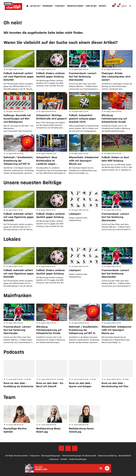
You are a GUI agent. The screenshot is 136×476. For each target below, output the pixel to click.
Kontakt (102, 6)
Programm (47, 6)
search (130, 6)
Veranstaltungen (75, 6)
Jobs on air (91, 6)
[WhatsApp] (74, 448)
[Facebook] (61, 448)
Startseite (27, 6)
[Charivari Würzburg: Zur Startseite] (13, 6)
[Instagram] (68, 448)
